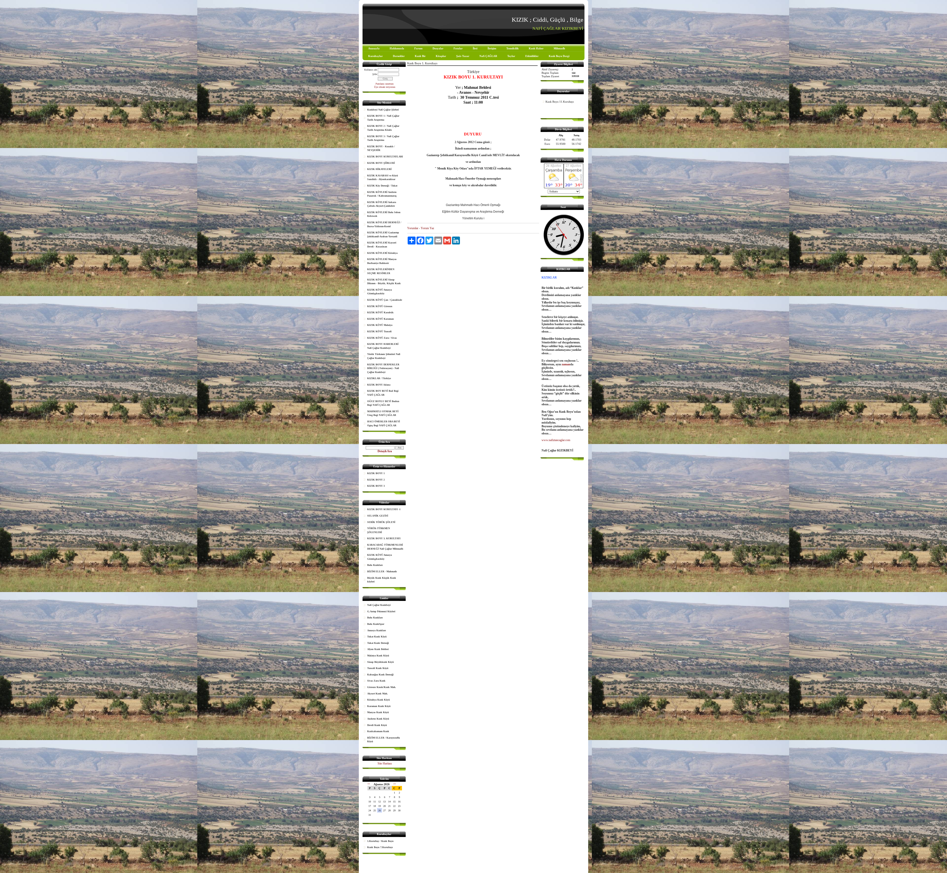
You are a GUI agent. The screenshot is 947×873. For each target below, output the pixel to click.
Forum (418, 48)
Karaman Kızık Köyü (379, 706)
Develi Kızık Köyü (377, 725)
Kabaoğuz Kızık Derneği (380, 674)
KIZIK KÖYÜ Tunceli (379, 331)
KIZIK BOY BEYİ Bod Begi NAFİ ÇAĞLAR (383, 393)
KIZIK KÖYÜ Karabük (380, 312)
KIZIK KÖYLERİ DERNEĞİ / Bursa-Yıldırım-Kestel (384, 224)
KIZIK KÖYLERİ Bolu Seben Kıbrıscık (384, 214)
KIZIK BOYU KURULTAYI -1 (384, 509)
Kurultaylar (375, 56)
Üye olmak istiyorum (384, 87)
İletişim (492, 48)
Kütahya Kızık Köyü (378, 699)
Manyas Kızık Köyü (378, 712)
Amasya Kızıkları (376, 630)
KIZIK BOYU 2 (376, 479)
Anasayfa (374, 48)
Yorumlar (412, 228)
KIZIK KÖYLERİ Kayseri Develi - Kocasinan (381, 244)
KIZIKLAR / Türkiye (379, 378)
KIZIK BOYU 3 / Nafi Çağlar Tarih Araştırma (383, 138)
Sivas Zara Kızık (376, 680)
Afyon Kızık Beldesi (378, 649)
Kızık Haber (536, 48)
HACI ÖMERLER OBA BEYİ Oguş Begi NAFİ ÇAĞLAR (383, 423)
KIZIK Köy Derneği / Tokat (382, 185)
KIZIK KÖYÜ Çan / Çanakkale (384, 299)
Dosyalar (438, 48)
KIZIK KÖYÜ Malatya (379, 325)
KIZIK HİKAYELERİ (379, 169)
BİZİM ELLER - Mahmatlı (382, 571)
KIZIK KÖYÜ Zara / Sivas (382, 337)
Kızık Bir (420, 56)
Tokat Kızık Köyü (377, 636)
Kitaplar (441, 56)
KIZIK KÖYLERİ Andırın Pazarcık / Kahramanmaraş (382, 194)
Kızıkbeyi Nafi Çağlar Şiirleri (383, 109)
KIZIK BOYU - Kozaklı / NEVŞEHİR (381, 148)
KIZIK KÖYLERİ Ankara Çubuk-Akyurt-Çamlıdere (381, 204)
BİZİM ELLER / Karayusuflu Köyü (383, 739)
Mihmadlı (559, 48)
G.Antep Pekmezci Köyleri (381, 611)
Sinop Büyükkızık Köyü (380, 662)
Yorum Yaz (427, 228)
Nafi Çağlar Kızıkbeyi (379, 605)
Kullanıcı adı (370, 69)
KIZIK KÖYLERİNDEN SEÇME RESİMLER (380, 271)
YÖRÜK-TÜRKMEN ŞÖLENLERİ (378, 530)
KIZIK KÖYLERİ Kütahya (382, 253)
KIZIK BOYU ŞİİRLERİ (381, 163)
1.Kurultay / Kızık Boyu (380, 841)
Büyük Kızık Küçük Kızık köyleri (381, 579)
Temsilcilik (512, 48)
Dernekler (399, 56)
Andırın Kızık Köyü (378, 718)
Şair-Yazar (462, 56)
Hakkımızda (397, 48)
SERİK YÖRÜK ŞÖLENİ (381, 522)
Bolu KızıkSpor (375, 624)
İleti (475, 48)
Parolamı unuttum (385, 83)
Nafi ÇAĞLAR (488, 56)
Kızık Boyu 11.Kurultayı (560, 101)
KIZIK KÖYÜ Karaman (380, 318)
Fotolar (458, 48)
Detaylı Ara (385, 451)
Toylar (511, 56)
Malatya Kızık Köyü (378, 655)
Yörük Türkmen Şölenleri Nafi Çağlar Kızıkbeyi (383, 356)
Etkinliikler (532, 56)
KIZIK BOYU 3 (376, 485)
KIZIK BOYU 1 (376, 473)
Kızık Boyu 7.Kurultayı (380, 847)
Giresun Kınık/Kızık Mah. (381, 687)
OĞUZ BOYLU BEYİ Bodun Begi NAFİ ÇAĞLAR (383, 403)
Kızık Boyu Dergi (559, 56)
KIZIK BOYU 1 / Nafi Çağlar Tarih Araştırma (383, 117)
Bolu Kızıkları (375, 565)
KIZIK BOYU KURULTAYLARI (385, 156)
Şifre (374, 74)
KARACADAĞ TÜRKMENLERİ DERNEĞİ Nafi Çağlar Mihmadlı (385, 546)
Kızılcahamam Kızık (378, 731)
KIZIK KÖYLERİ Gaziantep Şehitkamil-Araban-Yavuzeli (383, 234)
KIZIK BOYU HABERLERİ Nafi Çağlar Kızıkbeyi (383, 346)
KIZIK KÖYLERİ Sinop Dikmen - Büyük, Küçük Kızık (384, 281)
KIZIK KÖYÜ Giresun (379, 306)
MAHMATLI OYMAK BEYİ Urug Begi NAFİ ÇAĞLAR (383, 413)
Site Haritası (385, 763)
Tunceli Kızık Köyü (377, 668)
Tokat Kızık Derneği (378, 643)
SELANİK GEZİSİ (377, 515)
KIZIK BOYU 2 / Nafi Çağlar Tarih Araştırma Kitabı (383, 128)
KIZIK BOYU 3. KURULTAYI (384, 538)
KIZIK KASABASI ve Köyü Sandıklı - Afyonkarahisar (382, 177)
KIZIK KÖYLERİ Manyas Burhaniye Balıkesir (382, 261)
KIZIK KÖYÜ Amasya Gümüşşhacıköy (379, 291)
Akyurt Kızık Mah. (377, 693)
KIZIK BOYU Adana (378, 384)
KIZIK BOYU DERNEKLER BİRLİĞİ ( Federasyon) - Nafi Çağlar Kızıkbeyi (383, 368)
